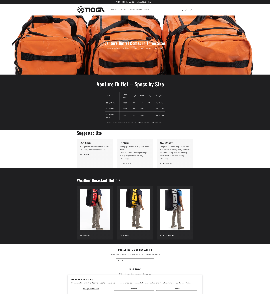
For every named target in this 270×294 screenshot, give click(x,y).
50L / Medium (85, 235)
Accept (134, 289)
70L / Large (124, 235)
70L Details (124, 163)
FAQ (120, 274)
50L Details (84, 154)
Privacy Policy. (185, 283)
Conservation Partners (133, 274)
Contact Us (147, 274)
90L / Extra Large (167, 235)
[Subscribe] (151, 260)
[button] (182, 9)
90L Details (164, 163)
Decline (177, 289)
